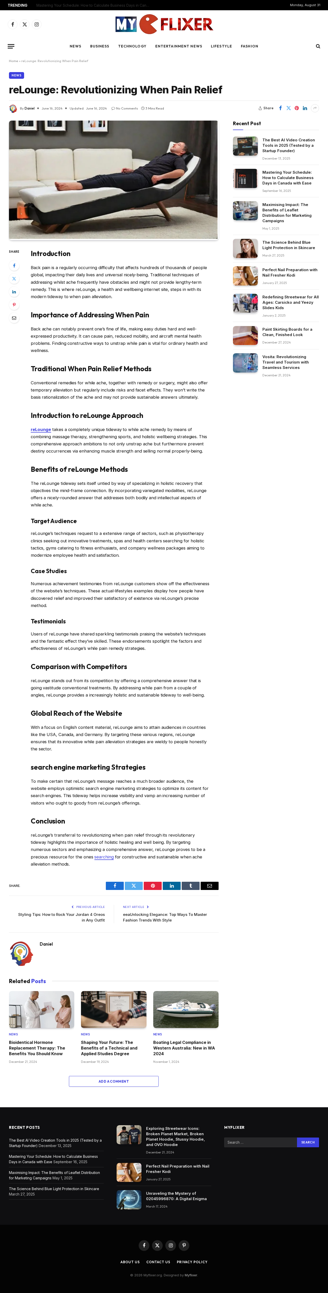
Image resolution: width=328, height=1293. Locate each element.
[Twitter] (14, 278)
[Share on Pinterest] (297, 108)
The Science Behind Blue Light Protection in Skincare (288, 245)
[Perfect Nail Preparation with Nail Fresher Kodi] (245, 276)
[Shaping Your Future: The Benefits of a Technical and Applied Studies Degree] (113, 1009)
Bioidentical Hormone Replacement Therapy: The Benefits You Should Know (37, 1048)
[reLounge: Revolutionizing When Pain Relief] (113, 237)
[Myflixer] (164, 24)
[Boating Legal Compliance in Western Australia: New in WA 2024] (186, 1009)
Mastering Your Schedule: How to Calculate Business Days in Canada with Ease (94, 5)
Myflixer (191, 1275)
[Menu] (11, 46)
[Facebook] (14, 265)
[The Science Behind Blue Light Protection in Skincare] (245, 248)
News (75, 46)
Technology (132, 46)
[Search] (317, 46)
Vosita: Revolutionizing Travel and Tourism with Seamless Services (285, 362)
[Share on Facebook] (280, 108)
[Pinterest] (14, 305)
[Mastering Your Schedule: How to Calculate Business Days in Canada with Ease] (245, 178)
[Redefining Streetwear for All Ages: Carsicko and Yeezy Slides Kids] (245, 303)
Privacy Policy (192, 1262)
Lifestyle (221, 46)
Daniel (30, 108)
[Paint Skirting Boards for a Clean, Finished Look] (245, 335)
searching (104, 856)
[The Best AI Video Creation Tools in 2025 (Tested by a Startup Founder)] (245, 146)
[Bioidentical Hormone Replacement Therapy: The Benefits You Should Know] (41, 1009)
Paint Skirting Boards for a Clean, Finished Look (287, 332)
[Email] (14, 318)
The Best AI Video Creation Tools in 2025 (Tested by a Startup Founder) (288, 145)
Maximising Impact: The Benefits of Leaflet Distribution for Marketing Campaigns (287, 212)
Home (13, 61)
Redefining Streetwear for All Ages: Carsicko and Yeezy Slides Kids (290, 302)
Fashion (249, 46)
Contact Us (158, 1262)
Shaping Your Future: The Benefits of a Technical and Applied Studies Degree (109, 1048)
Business (99, 46)
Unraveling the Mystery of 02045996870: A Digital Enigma (176, 1196)
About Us (130, 1262)
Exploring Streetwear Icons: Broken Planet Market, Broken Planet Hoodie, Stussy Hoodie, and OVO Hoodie (175, 1136)
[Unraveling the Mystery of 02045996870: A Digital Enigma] (129, 1199)
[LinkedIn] (14, 292)
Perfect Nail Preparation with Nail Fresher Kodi (289, 272)
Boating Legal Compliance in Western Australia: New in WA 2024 (184, 1048)
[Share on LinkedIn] (305, 108)
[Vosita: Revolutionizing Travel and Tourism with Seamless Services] (245, 363)
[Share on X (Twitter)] (288, 108)
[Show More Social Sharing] (315, 108)
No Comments (127, 108)
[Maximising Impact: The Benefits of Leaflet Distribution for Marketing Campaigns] (245, 210)
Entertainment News (178, 46)
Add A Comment (114, 1081)
